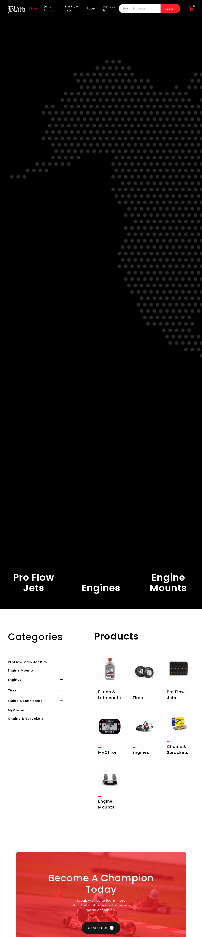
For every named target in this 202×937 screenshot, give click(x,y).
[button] (191, 9)
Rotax (91, 8)
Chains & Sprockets (26, 718)
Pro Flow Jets (71, 8)
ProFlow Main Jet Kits (27, 662)
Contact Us (108, 8)
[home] (17, 8)
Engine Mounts (21, 670)
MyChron (16, 710)
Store (33, 8)
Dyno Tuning (49, 8)
